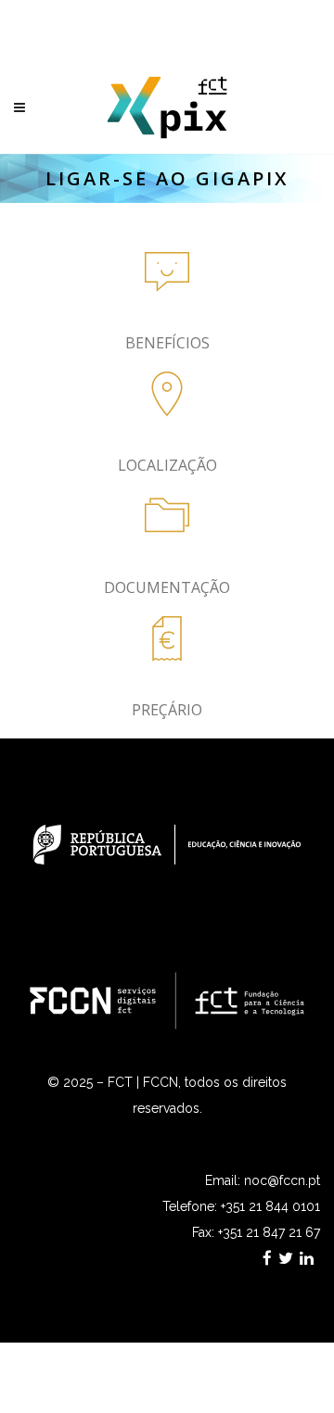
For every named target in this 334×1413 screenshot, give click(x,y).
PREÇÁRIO (167, 710)
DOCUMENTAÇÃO (167, 587)
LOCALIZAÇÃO (167, 465)
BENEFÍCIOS (167, 343)
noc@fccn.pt (282, 1180)
